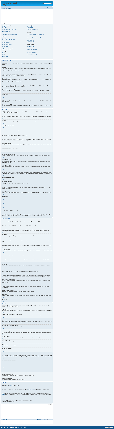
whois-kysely (3, 394)
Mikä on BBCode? (4, 52)
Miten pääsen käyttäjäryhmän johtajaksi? (31, 28)
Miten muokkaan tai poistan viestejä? (6, 42)
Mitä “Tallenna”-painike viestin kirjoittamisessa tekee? (7, 48)
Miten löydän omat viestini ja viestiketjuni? (31, 42)
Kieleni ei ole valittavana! (4, 36)
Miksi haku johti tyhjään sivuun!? (30, 41)
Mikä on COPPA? (3, 26)
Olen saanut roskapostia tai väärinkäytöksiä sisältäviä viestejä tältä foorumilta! (35, 34)
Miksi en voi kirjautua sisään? (5, 28)
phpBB (18, 130)
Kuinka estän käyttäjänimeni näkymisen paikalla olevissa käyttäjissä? (9, 34)
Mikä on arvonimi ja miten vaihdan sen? (6, 38)
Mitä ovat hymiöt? (3, 53)
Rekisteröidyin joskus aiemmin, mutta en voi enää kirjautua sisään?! (9, 29)
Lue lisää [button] (27, 427)
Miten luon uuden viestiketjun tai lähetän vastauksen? (7, 41)
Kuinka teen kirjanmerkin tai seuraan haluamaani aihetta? (33, 45)
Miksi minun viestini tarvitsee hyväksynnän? (6, 49)
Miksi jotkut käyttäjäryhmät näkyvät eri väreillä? (32, 29)
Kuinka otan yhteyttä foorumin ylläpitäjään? (32, 54)
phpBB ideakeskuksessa (31, 389)
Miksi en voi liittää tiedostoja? (5, 46)
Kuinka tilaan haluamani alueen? (30, 46)
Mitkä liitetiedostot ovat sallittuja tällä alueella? (32, 49)
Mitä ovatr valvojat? (29, 26)
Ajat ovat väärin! (3, 35)
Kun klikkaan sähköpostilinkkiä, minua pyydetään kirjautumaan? (8, 39)
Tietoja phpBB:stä (11, 385)
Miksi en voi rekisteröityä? (4, 27)
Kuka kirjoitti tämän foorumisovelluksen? (31, 52)
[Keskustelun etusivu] (9, 3)
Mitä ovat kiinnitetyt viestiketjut (5, 56)
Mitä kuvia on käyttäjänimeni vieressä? (6, 37)
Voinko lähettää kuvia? (4, 54)
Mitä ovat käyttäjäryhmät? (30, 27)
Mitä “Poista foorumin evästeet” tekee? (6, 31)
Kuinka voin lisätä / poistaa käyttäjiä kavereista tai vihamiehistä (34, 37)
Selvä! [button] (109, 427)
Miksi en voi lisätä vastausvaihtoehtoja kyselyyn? (7, 44)
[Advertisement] (27, 16)
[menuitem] (5, 7)
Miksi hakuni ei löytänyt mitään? (30, 40)
